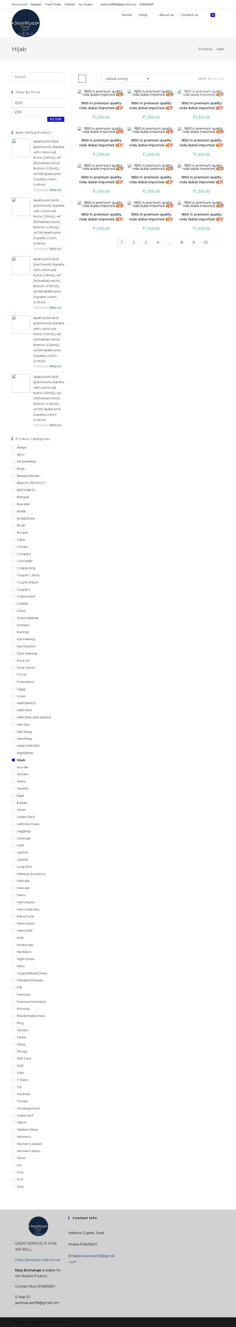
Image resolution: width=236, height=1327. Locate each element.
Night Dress (25, 959)
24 (215, 78)
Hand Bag (24, 738)
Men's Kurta (25, 902)
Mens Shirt (24, 930)
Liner (20, 845)
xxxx (20, 1172)
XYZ (20, 1179)
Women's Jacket (29, 1144)
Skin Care (24, 1058)
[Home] (193, 49)
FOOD (22, 674)
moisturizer (25, 945)
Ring (20, 1023)
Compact (24, 554)
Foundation (25, 682)
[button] (108, 95)
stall (20, 1065)
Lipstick (22, 852)
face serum (26, 667)
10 (206, 242)
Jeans (21, 781)
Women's (24, 1136)
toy (19, 1087)
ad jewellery (26, 461)
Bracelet (23, 504)
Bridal (21, 511)
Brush (21, 525)
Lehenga (23, 838)
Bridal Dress (26, 518)
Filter (56, 119)
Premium (24, 994)
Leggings (24, 831)
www (21, 1158)
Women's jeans (28, 1151)
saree (21, 1037)
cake (21, 539)
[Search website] (223, 15)
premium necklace (31, 1001)
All (221, 78)
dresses (23, 625)
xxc (19, 1165)
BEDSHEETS (26, 490)
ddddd (22, 603)
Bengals (23, 497)
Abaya (21, 447)
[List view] (92, 79)
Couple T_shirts (28, 575)
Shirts (21, 1044)
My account (19, 4)
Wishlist (70, 4)
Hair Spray (24, 731)
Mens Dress (25, 916)
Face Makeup (27, 653)
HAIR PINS (24, 710)
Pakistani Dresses (30, 980)
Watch (22, 1122)
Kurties (22, 803)
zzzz (20, 1186)
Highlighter (25, 753)
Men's (21, 895)
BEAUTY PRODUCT (31, 483)
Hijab (21, 760)
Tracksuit (23, 1094)
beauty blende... (29, 475)
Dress (21, 610)
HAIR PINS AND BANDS (34, 717)
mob (20, 938)
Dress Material (27, 618)
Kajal (20, 795)
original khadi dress (32, 973)
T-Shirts (22, 1080)
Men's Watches (28, 909)
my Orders (85, 4)
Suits (20, 1073)
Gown (21, 696)
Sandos (22, 1030)
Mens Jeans (25, 923)
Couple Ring (26, 568)
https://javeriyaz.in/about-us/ (37, 1260)
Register (36, 4)
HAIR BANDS (26, 703)
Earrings (23, 632)
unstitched (25, 1115)
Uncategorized (28, 1108)
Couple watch (27, 582)
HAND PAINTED (28, 746)
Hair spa (23, 724)
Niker (21, 966)
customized (26, 596)
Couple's (23, 589)
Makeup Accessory (31, 874)
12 (209, 78)
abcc (21, 454)
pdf (19, 987)
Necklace (24, 952)
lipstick (22, 859)
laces (21, 809)
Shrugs (22, 1051)
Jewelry (22, 788)
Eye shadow (26, 646)
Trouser (22, 1101)
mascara (23, 881)
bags (20, 468)
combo (22, 547)
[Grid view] (82, 79)
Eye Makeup (26, 639)
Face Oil (23, 660)
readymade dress (31, 1016)
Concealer (25, 561)
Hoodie (22, 767)
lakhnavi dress (28, 824)
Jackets (22, 774)
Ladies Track (26, 817)
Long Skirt (24, 866)
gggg (21, 689)
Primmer (23, 1009)
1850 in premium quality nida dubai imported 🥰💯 (101, 105)
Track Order (53, 4)
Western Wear (27, 1129)
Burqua (22, 532)
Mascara (23, 888)
